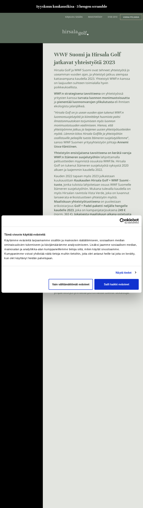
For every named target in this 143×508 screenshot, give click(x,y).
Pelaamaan (13, 32)
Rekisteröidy (95, 16)
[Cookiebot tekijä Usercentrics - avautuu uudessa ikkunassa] (122, 221)
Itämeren (71, 157)
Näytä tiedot (123, 272)
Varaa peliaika (131, 17)
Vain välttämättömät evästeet (70, 284)
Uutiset (27, 32)
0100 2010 (112, 16)
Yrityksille (101, 32)
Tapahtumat (42, 32)
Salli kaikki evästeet (116, 284)
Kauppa (57, 32)
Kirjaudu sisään (73, 16)
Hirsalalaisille (117, 32)
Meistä (132, 32)
